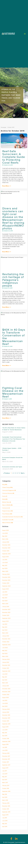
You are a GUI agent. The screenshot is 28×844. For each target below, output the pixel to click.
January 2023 (5, 636)
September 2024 (6, 586)
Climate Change (6, 487)
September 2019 (6, 724)
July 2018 (4, 747)
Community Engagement (8, 490)
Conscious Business (7, 493)
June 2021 (4, 674)
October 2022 (5, 641)
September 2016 (6, 791)
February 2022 (6, 659)
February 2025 (6, 574)
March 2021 (5, 683)
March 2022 (5, 656)
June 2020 (5, 703)
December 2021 (6, 665)
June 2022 (5, 647)
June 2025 (5, 562)
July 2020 (4, 700)
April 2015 (4, 826)
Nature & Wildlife (6, 505)
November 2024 (6, 580)
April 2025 (4, 568)
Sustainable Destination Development (11, 516)
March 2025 (5, 571)
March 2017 (5, 782)
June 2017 (4, 773)
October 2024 (5, 583)
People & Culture (6, 511)
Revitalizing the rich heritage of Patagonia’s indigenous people (13, 280)
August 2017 (5, 768)
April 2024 (4, 600)
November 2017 (6, 759)
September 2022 (6, 644)
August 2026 (5, 530)
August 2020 (5, 697)
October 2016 (5, 788)
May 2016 (4, 794)
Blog (3, 484)
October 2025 (5, 550)
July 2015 (4, 817)
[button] (25, 34)
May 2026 (4, 536)
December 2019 (6, 715)
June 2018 (4, 750)
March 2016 (5, 800)
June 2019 (4, 729)
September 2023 (6, 618)
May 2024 (4, 597)
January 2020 (5, 712)
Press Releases (6, 514)
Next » (23, 473)
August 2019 (5, 727)
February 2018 (5, 753)
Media (3, 499)
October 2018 (5, 738)
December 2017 (6, 756)
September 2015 (6, 812)
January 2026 (5, 542)
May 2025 (4, 565)
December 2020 (6, 688)
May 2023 (4, 627)
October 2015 (5, 809)
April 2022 (4, 653)
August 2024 (5, 589)
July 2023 (4, 624)
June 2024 (5, 595)
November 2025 (6, 548)
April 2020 (4, 706)
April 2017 (4, 779)
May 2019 (4, 732)
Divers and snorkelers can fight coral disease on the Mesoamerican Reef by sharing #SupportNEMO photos (13, 218)
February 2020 (6, 709)
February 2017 (5, 785)
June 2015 (4, 820)
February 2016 (5, 803)
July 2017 (4, 771)
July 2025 (4, 559)
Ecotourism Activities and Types (12, 467)
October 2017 (5, 762)
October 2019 (5, 721)
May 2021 (4, 677)
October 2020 (5, 694)
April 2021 (4, 680)
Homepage (3, 127)
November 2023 (6, 612)
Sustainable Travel (6, 519)
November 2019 (6, 718)
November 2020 (6, 691)
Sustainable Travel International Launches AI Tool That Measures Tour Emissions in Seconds (13, 439)
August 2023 (5, 621)
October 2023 (5, 615)
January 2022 (5, 662)
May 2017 (4, 776)
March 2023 (5, 633)
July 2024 (4, 592)
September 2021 (6, 671)
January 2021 (5, 685)
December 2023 (6, 609)
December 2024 (6, 577)
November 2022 (6, 639)
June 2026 (5, 533)
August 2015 (5, 815)
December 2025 (6, 545)
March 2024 (5, 603)
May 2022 (4, 650)
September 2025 (6, 553)
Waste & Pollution (6, 522)
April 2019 (4, 735)
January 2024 (5, 606)
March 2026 (5, 539)
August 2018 (5, 744)
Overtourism (5, 508)
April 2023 (4, 630)
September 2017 (6, 765)
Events (4, 496)
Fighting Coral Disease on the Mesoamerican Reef (12, 392)
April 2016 (4, 797)
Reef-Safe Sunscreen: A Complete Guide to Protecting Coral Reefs (13, 157)
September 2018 (6, 741)
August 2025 (5, 556)
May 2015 (4, 823)
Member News (5, 502)
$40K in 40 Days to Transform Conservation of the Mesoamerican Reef (13, 337)
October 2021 (5, 668)
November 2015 (6, 806)
